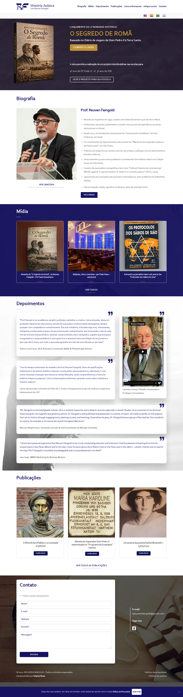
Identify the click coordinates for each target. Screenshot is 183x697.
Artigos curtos (150, 6)
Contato (163, 6)
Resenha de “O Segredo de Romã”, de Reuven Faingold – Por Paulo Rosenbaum (40, 275)
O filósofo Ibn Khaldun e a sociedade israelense (40, 544)
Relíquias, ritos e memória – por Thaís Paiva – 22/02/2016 (91, 275)
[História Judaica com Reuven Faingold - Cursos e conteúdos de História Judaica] (35, 6)
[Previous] (7, 54)
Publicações (116, 6)
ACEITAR (137, 692)
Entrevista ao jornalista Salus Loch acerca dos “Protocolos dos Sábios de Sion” (143, 275)
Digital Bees (39, 676)
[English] (144, 16)
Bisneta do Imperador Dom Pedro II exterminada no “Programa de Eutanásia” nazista (92, 545)
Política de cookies (158, 676)
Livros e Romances (132, 6)
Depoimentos (102, 6)
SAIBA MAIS (40, 553)
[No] (179, 692)
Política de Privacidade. (121, 692)
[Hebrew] (163, 16)
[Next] (175, 54)
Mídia (91, 6)
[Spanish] (151, 16)
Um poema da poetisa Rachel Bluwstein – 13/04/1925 (143, 544)
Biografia (81, 6)
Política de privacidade (156, 672)
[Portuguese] (157, 16)
